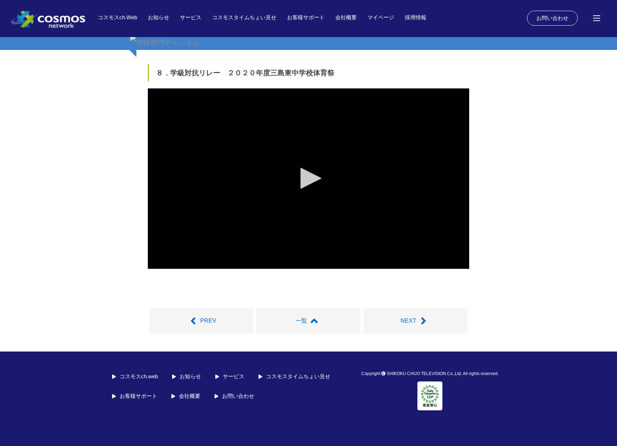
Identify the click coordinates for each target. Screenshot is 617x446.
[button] (308, 178)
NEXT (408, 321)
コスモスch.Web (117, 17)
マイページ (380, 17)
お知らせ (158, 17)
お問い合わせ (552, 18)
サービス (190, 17)
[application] (308, 178)
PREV (208, 321)
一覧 (301, 321)
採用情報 (415, 17)
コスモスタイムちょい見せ (244, 17)
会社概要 (346, 17)
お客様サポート (306, 17)
